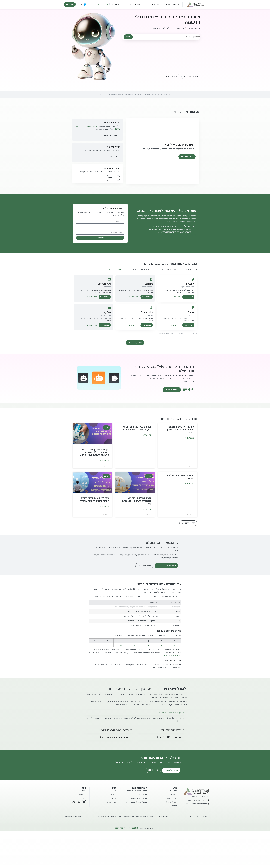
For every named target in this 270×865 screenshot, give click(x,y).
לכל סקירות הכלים (115, 269)
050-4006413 (153, 770)
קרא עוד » (189, 438)
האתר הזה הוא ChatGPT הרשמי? (169, 737)
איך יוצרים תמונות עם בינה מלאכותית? (115, 730)
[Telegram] (74, 802)
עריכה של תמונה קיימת (89, 126)
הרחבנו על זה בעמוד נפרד (172, 655)
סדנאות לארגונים (166, 235)
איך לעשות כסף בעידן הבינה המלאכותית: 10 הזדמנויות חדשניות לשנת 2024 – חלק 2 (94, 452)
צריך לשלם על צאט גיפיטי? (171, 730)
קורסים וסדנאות (142, 4)
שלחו (128, 37)
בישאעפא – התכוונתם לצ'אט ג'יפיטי (180, 477)
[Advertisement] (161, 56)
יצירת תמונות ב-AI (174, 4)
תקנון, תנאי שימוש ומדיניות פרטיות (70, 816)
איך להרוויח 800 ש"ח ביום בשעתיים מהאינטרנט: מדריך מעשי (180, 429)
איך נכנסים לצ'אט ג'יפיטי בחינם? (169, 712)
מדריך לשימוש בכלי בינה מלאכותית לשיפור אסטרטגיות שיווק (137, 500)
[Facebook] (84, 802)
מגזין (129, 4)
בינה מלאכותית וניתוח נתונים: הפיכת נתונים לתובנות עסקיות (94, 499)
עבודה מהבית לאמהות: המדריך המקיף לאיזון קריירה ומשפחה (137, 428)
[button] (90, 4)
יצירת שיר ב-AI (157, 4)
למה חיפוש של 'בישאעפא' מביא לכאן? (114, 737)
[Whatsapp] (79, 802)
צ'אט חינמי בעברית (101, 4)
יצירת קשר (118, 4)
